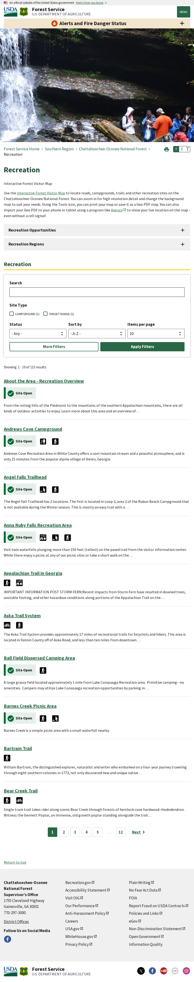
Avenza (117, 210)
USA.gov (72, 928)
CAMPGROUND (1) (27, 314)
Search (15, 283)
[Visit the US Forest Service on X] (141, 971)
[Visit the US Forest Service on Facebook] (152, 971)
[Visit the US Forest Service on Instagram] (186, 971)
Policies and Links (144, 913)
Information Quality (146, 944)
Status (15, 324)
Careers (71, 921)
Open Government (144, 936)
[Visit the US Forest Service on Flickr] (175, 971)
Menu (183, 12)
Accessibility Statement (85, 890)
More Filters (54, 346)
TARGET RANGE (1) (61, 314)
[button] (166, 148)
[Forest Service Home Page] (23, 12)
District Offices (16, 921)
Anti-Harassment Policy (85, 913)
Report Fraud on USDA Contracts (157, 905)
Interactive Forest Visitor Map (41, 193)
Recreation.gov (78, 882)
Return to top (15, 862)
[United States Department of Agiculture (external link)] (11, 12)
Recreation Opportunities (32, 230)
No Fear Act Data (143, 890)
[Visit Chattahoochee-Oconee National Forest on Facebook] (7, 939)
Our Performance (80, 905)
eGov (133, 921)
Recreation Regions (26, 244)
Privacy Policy (77, 944)
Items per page (141, 324)
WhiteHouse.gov (79, 936)
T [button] (176, 149)
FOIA (133, 898)
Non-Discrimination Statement (155, 928)
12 (121, 832)
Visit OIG (72, 898)
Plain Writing (139, 882)
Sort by (75, 324)
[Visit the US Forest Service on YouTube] (164, 971)
